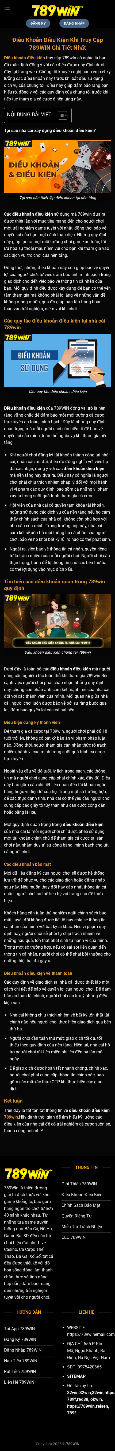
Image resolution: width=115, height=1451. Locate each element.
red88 (82, 1399)
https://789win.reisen (87, 1406)
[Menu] (7, 9)
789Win (11, 1187)
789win (11, 1117)
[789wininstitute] (57, 9)
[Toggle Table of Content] (60, 115)
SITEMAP (76, 1376)
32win (85, 1392)
